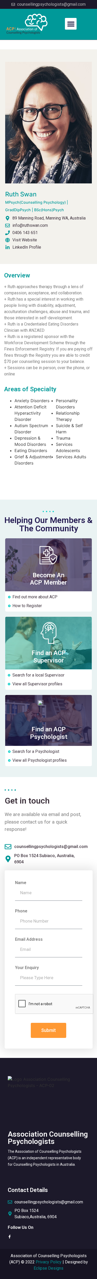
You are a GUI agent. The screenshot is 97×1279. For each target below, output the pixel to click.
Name (20, 883)
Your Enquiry (27, 968)
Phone (21, 911)
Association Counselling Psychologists (48, 1138)
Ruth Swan (36, 201)
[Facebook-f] (9, 1236)
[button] (71, 24)
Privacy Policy (49, 1262)
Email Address (29, 939)
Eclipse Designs (48, 1268)
